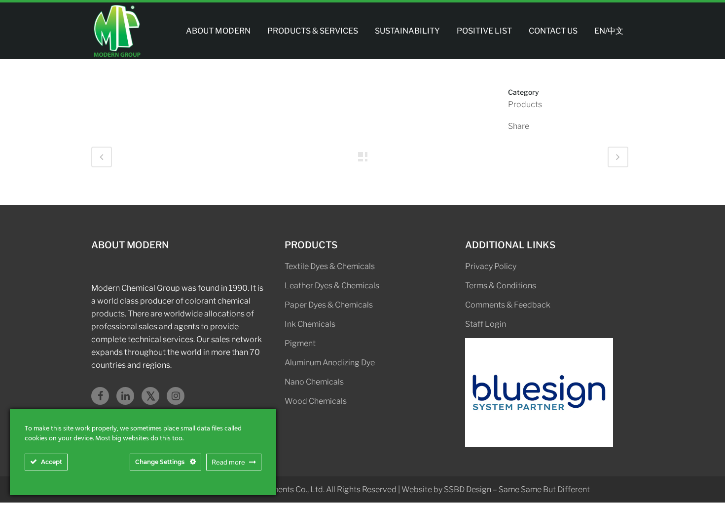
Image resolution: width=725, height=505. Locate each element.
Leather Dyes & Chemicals (332, 285)
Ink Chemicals (310, 324)
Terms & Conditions (500, 285)
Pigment (300, 343)
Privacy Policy (490, 266)
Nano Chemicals (314, 382)
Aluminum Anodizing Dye (330, 362)
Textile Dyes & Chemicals (330, 266)
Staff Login (485, 324)
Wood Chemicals (316, 401)
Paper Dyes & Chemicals (329, 305)
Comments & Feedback (507, 305)
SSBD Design (467, 489)
